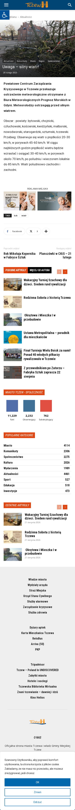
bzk (15, 215)
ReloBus (37, 638)
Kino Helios (37, 697)
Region (42, 61)
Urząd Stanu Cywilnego (37, 596)
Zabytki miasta (37, 675)
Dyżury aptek (38, 627)
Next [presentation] (67, 201)
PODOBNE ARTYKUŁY (15, 270)
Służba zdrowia (37, 612)
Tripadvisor (38, 664)
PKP (37, 649)
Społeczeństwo (54, 61)
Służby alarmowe (37, 601)
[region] (37, 781)
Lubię (12, 401)
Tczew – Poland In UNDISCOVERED (37, 670)
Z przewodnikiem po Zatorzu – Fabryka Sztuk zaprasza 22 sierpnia (44, 372)
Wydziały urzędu (38, 585)
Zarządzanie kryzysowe (37, 607)
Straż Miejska (37, 590)
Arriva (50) (37, 644)
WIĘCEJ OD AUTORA (40, 270)
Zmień (37, 792)
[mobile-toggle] (6, 5)
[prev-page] (59, 271)
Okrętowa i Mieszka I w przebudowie (41, 551)
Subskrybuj (46, 401)
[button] (4, 15)
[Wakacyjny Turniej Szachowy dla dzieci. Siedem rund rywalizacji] (13, 284)
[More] (46, 231)
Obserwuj (29, 401)
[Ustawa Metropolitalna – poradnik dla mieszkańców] (13, 337)
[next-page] (65, 271)
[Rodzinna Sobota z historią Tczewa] (13, 302)
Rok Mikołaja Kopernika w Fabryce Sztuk (19, 255)
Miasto (33, 61)
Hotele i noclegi (37, 681)
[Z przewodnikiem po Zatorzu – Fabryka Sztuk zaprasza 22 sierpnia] (13, 372)
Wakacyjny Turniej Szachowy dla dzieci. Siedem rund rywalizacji (46, 516)
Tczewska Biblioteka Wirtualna (37, 686)
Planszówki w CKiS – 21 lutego (55, 255)
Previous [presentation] (8, 201)
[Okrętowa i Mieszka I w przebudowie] (13, 319)
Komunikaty (22, 61)
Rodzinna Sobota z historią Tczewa (47, 298)
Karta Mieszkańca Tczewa (37, 633)
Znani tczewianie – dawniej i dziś (37, 692)
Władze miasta (37, 579)
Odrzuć (37, 802)
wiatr (24, 215)
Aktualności (26, 17)
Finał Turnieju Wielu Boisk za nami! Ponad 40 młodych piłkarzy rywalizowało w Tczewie (47, 354)
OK (37, 782)
